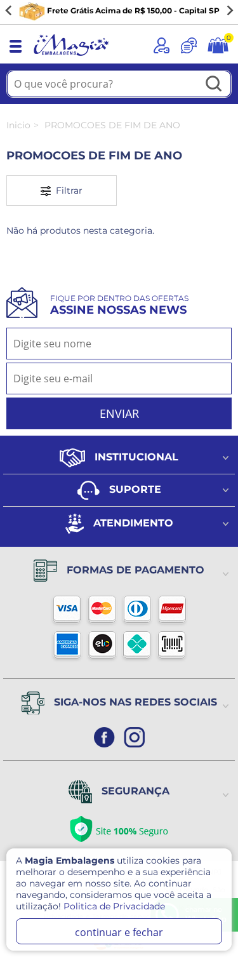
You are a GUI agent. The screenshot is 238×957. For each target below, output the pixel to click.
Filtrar (67, 190)
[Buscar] (214, 85)
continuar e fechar (119, 932)
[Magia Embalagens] (71, 56)
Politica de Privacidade (114, 906)
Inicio (18, 125)
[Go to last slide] (9, 11)
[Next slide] (229, 11)
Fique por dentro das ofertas (119, 305)
